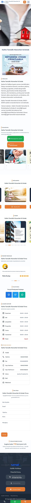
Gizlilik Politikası (15, 468)
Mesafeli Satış (15, 472)
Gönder (4, 434)
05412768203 (24, 369)
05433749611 (24, 357)
